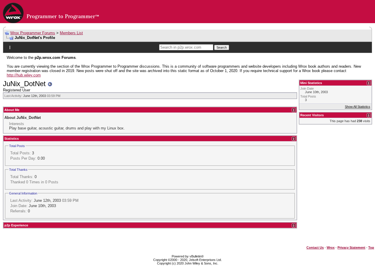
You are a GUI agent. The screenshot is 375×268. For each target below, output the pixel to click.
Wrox (331, 247)
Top (371, 247)
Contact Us (315, 247)
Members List (71, 33)
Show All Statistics (357, 106)
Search (222, 47)
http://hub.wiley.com (24, 75)
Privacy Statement (351, 247)
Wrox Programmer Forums (32, 33)
